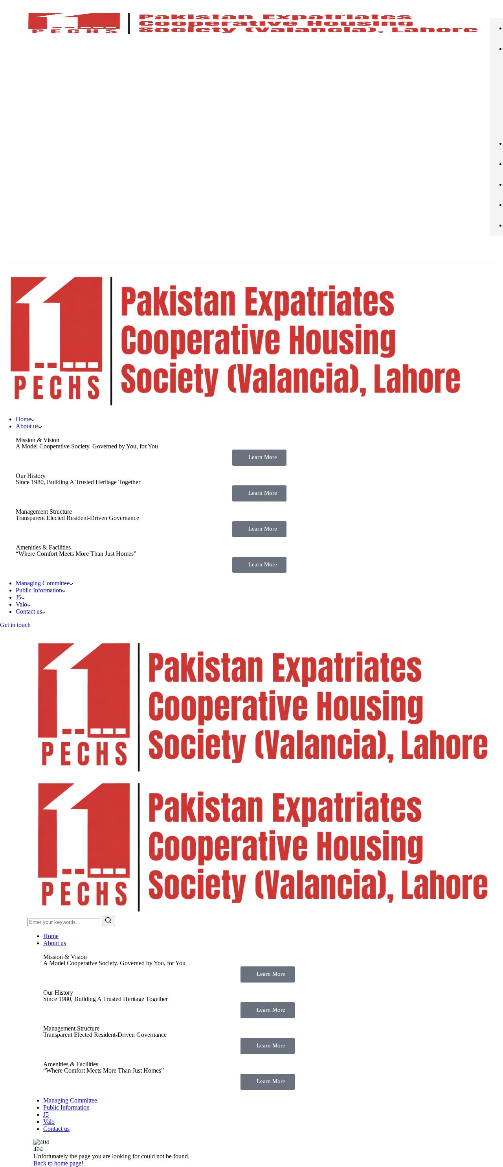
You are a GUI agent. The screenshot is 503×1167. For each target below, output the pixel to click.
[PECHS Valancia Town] (260, 772)
